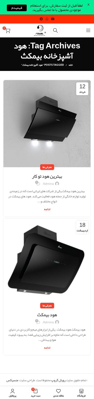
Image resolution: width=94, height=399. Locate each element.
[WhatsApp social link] (47, 19)
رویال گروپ (58, 380)
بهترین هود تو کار (47, 176)
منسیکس (12, 380)
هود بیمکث (47, 314)
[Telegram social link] (41, 19)
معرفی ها (47, 167)
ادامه (47, 209)
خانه (71, 65)
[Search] (55, 30)
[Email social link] (53, 19)
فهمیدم (16, 8)
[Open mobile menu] (88, 30)
